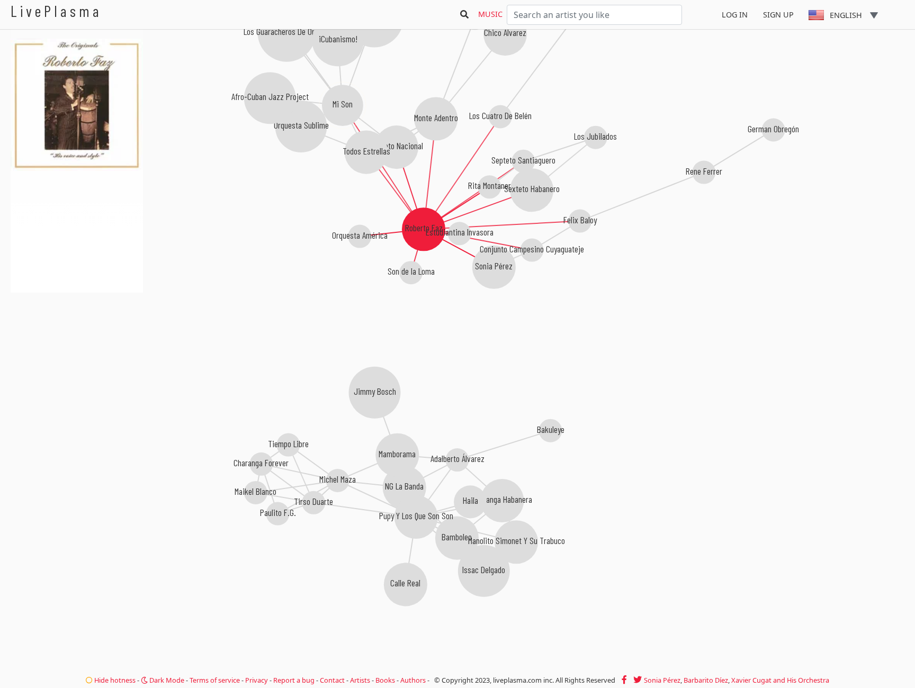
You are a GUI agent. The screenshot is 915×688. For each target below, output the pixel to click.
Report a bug (294, 680)
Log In (735, 15)
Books (385, 680)
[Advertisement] (77, 349)
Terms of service (215, 680)
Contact (332, 680)
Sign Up (778, 15)
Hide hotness (114, 680)
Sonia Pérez (662, 680)
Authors (413, 680)
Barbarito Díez (706, 680)
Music (490, 14)
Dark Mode (166, 680)
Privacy (256, 680)
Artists (360, 680)
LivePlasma (56, 11)
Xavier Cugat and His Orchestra (780, 680)
